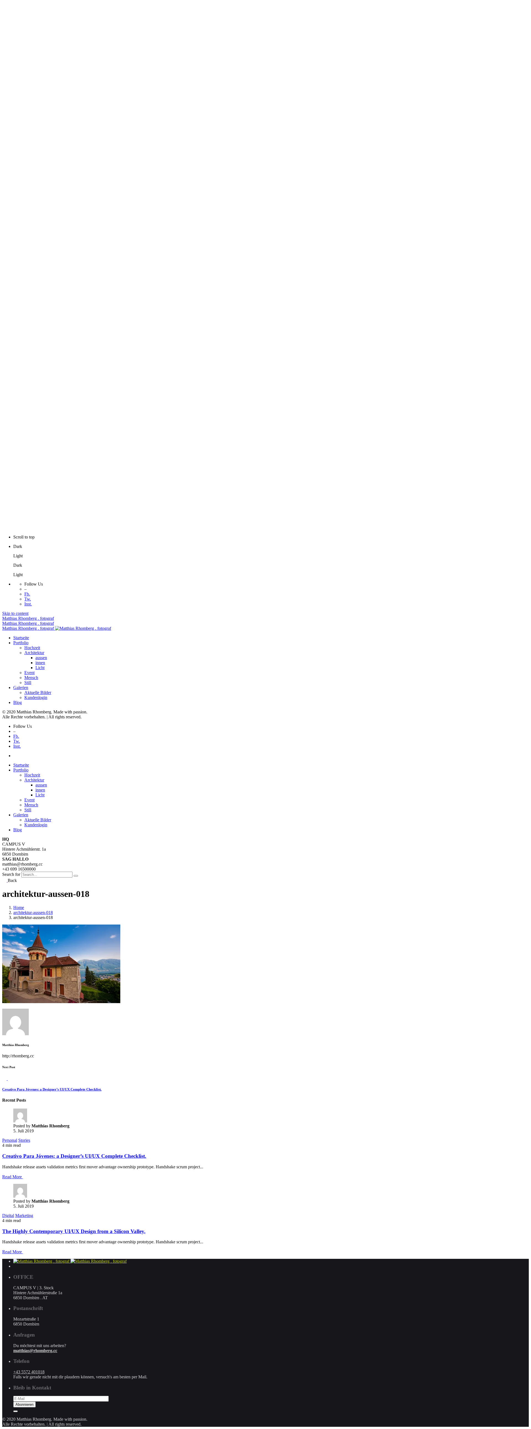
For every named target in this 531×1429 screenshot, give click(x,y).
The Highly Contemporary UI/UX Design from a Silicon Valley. (73, 1231)
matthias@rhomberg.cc (35, 1350)
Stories (24, 1140)
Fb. (27, 594)
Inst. (28, 604)
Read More (12, 1176)
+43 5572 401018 (29, 1372)
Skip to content (15, 613)
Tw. (27, 599)
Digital (8, 1215)
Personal (9, 1140)
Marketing (24, 1215)
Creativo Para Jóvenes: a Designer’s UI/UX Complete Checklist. (74, 1156)
